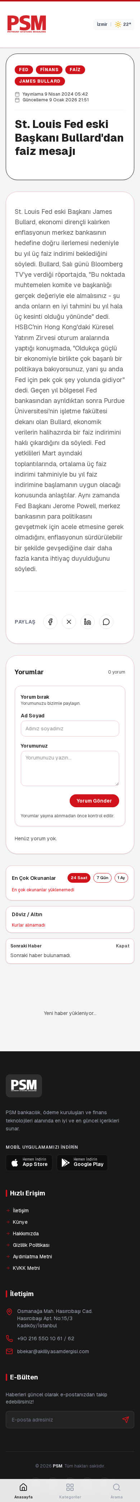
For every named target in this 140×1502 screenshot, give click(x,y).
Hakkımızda (26, 1209)
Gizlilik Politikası (31, 1220)
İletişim (21, 1186)
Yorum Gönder (94, 801)
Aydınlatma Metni (32, 1232)
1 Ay (121, 877)
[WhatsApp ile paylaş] (106, 622)
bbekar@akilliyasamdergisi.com (53, 1327)
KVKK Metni (26, 1243)
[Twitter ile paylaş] (69, 622)
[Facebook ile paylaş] (50, 622)
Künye (20, 1197)
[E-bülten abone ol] (125, 1395)
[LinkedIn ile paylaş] (87, 622)
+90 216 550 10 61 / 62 (45, 1314)
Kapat (123, 946)
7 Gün (102, 877)
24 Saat (79, 877)
